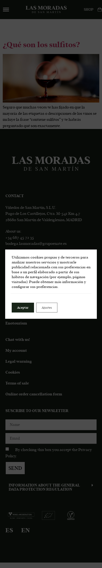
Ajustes (47, 307)
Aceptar (23, 307)
